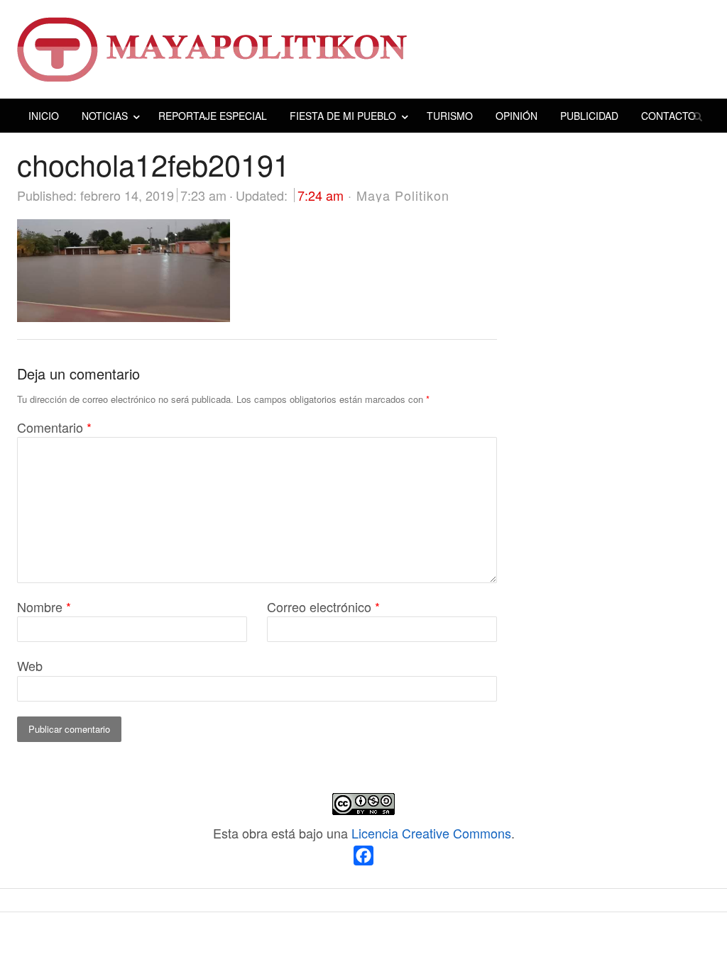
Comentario (54, 427)
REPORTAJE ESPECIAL (212, 116)
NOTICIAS (105, 116)
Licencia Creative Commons (431, 833)
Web (30, 665)
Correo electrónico (323, 606)
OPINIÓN (516, 116)
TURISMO (450, 116)
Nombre (44, 606)
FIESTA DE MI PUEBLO (343, 116)
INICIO (43, 116)
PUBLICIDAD (589, 116)
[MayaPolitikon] (363, 49)
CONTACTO (668, 116)
